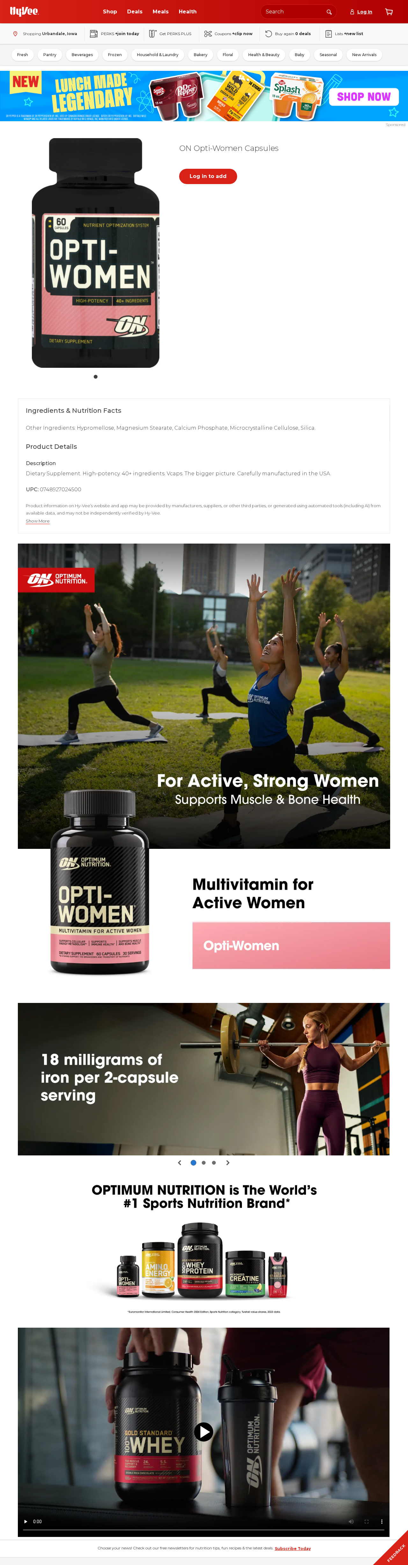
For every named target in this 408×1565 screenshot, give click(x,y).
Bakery (201, 54)
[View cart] (389, 11)
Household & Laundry (157, 54)
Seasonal (328, 54)
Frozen (115, 54)
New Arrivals (364, 54)
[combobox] (298, 11)
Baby (299, 54)
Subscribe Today (293, 1548)
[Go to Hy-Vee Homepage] (24, 12)
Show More (38, 521)
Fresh (22, 54)
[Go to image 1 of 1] (95, 377)
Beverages (82, 54)
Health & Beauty (264, 54)
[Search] (329, 11)
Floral (228, 54)
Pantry (49, 54)
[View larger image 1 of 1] (95, 253)
